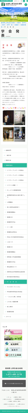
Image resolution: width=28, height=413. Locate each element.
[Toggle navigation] (25, 4)
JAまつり (10, 242)
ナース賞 (10, 227)
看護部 (17, 25)
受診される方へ (8, 399)
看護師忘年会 (11, 262)
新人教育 (10, 306)
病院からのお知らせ (9, 404)
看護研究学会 (11, 222)
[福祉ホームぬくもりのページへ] (13, 339)
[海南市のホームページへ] (13, 351)
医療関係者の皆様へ (20, 399)
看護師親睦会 (11, 212)
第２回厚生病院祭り (13, 207)
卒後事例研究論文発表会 (14, 292)
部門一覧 (10, 25)
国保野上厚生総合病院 (8, 23)
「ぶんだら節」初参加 (14, 297)
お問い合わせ (21, 404)
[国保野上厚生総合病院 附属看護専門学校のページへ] (13, 333)
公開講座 (10, 202)
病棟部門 (8, 150)
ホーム (9, 397)
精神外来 (8, 160)
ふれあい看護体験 (12, 302)
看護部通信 (9, 165)
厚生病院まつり (12, 267)
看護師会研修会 (12, 232)
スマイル (8, 316)
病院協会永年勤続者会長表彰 (16, 272)
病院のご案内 (18, 397)
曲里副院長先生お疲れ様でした (16, 196)
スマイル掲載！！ (12, 185)
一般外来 (8, 155)
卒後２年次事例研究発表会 (15, 237)
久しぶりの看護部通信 (14, 190)
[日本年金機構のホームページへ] (13, 356)
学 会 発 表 (12, 282)
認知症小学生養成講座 (14, 257)
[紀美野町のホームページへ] (13, 345)
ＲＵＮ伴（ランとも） (14, 287)
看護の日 (10, 217)
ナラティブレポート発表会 (15, 170)
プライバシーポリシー (14, 406)
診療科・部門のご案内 (14, 401)
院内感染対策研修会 (13, 277)
